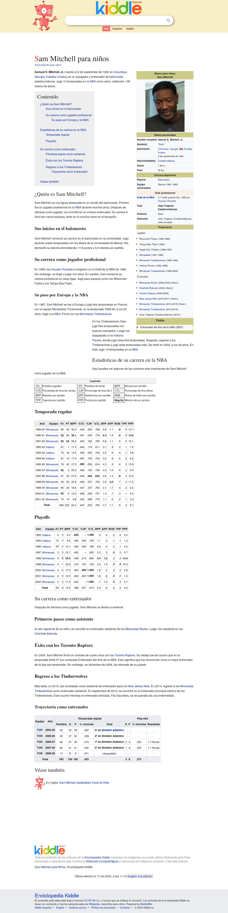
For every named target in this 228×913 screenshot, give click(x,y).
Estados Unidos (56, 77)
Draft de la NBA (145, 197)
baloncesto (116, 77)
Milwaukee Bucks (148, 282)
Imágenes (117, 28)
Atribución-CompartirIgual (102, 861)
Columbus (163, 148)
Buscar (168, 20)
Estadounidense (166, 160)
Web (106, 28)
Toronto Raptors (147, 293)
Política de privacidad (103, 907)
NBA (93, 81)
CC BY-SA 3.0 (92, 900)
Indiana (50, 447)
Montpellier (145, 255)
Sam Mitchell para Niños (50, 867)
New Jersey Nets (148, 298)
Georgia (174, 148)
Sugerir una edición (140, 876)
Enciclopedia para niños (48, 64)
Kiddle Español (43, 907)
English (130, 28)
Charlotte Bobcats (148, 288)
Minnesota (52, 429)
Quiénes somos (78, 907)
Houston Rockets (167, 201)
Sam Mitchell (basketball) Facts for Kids (84, 782)
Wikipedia (94, 904)
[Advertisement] (114, 42)
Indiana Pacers (147, 265)
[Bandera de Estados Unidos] (181, 148)
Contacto (125, 907)
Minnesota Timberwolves (152, 260)
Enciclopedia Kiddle (97, 857)
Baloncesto (164, 179)
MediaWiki (146, 904)
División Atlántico (113, 730)
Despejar (161, 20)
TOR (40, 730)
